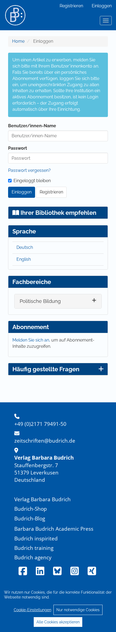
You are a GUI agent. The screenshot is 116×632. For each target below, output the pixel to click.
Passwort (17, 148)
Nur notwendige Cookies (78, 610)
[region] (58, 607)
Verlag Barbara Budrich (42, 499)
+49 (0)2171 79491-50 (40, 423)
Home (18, 41)
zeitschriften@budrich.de (44, 440)
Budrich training (33, 547)
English (23, 259)
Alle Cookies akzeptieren (58, 622)
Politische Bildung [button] (40, 301)
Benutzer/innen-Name (32, 125)
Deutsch (24, 247)
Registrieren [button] (51, 192)
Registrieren (71, 5)
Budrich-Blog (29, 518)
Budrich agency (33, 557)
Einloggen (102, 5)
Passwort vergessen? (29, 170)
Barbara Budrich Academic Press (53, 528)
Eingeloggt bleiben (32, 180)
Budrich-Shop (30, 508)
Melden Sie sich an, (31, 340)
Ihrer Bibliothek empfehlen (57, 212)
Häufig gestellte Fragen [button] (45, 369)
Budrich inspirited (36, 538)
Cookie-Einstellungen (32, 610)
